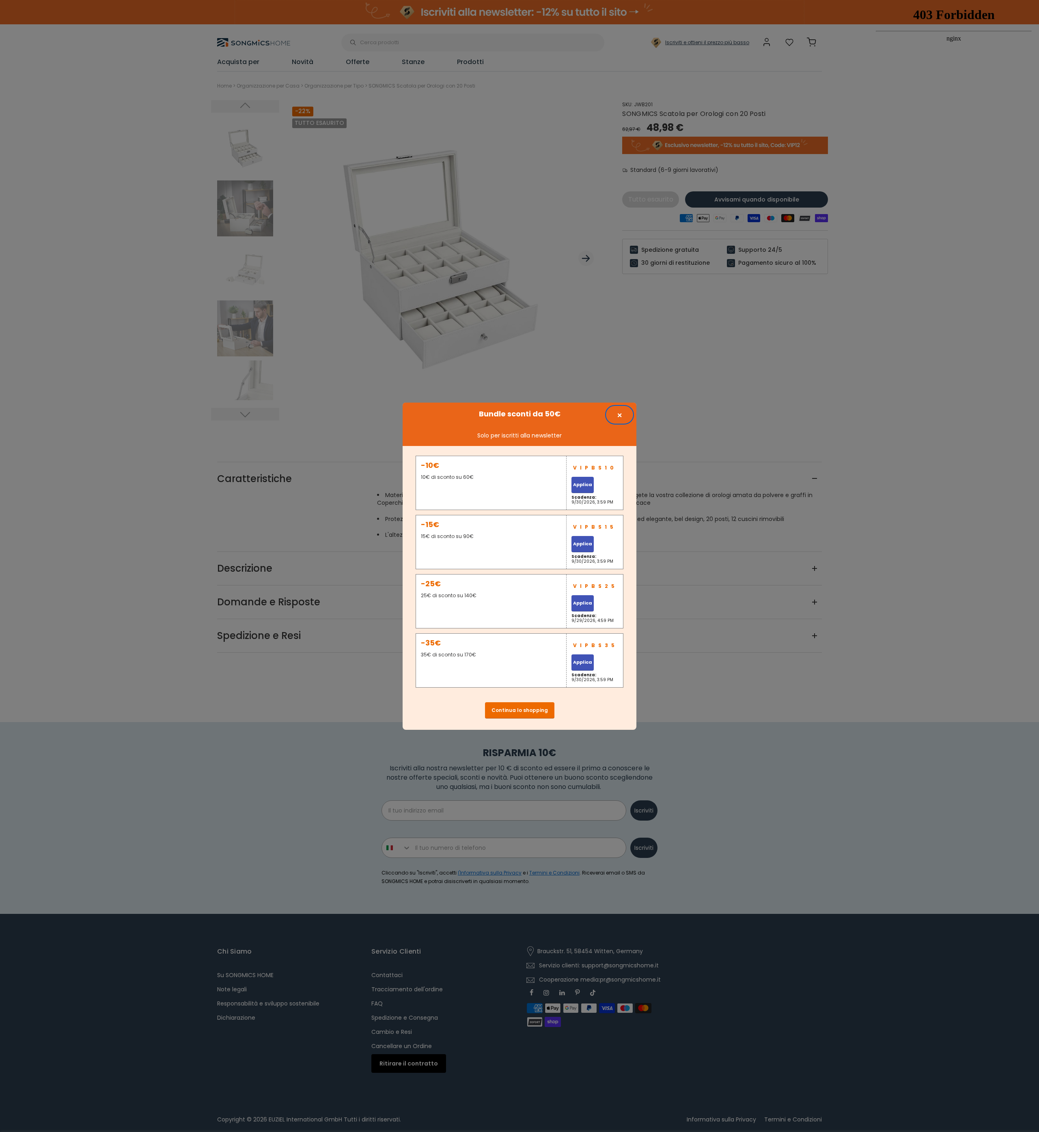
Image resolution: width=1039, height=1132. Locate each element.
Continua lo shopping (519, 710)
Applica (582, 484)
